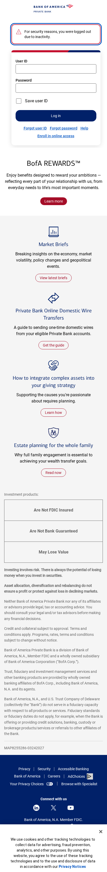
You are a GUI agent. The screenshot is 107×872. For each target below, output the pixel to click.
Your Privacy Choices (27, 784)
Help (84, 128)
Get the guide (53, 345)
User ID (21, 61)
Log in (56, 116)
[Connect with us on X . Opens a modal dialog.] (53, 808)
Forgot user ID (35, 128)
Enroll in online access (55, 136)
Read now (53, 473)
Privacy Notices (72, 866)
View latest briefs (53, 278)
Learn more (53, 201)
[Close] (100, 831)
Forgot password (63, 128)
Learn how (55, 413)
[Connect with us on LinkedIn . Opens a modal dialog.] (36, 808)
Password (24, 80)
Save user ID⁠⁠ (36, 100)
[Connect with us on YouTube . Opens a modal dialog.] (71, 808)
